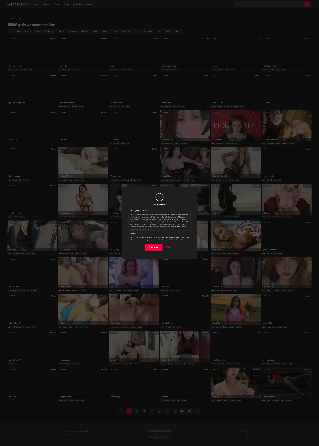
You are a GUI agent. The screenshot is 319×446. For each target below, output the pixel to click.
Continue (153, 247)
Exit (168, 247)
